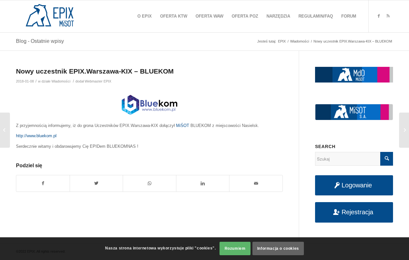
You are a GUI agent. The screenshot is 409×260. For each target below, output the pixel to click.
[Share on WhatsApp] (149, 183)
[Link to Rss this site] (388, 16)
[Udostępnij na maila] (255, 183)
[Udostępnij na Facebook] (43, 183)
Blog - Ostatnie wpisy (40, 41)
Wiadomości (60, 81)
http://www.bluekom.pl (36, 135)
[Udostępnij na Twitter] (96, 183)
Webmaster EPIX (98, 81)
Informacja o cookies (278, 249)
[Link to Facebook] (378, 16)
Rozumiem (235, 249)
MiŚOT (182, 125)
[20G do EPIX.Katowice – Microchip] (5, 130)
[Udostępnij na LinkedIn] (202, 183)
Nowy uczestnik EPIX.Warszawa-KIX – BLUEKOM (95, 71)
